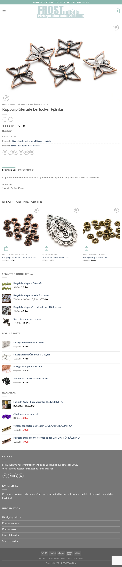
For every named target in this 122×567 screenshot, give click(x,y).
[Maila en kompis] (21, 152)
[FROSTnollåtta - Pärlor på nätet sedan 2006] (61, 11)
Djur (45, 104)
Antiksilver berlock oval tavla (55, 257)
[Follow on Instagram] (10, 475)
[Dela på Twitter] (15, 152)
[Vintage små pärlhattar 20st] (101, 229)
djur (19, 146)
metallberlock (34, 146)
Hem (4, 104)
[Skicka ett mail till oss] (15, 475)
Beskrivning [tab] (8, 170)
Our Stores (53, 558)
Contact (72, 558)
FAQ (81, 558)
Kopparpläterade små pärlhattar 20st (19, 257)
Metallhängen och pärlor (25, 104)
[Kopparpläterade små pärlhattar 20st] (20, 229)
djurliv (24, 146)
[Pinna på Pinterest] (26, 152)
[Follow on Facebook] (5, 475)
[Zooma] (6, 98)
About (42, 558)
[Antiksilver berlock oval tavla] (61, 229)
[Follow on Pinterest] (21, 475)
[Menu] (4, 11)
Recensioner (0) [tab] (26, 170)
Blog (63, 558)
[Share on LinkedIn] (31, 152)
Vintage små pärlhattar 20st (95, 257)
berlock (14, 146)
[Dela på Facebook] (10, 152)
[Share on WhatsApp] (5, 152)
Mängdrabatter (23, 141)
